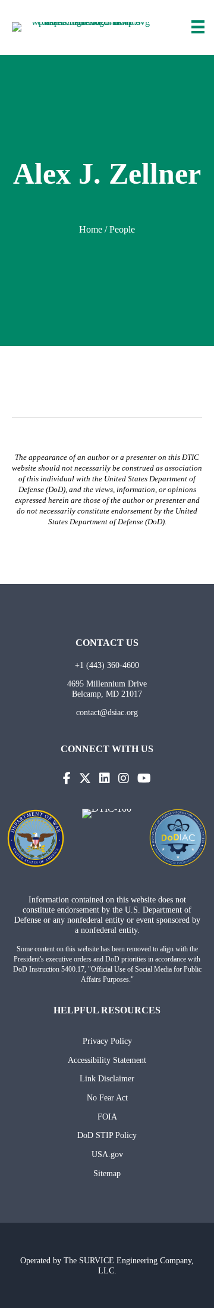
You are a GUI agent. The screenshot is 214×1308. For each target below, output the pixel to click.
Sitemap (107, 1173)
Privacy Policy (107, 1041)
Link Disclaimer (107, 1078)
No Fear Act (107, 1097)
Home (90, 229)
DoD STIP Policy (107, 1135)
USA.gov (107, 1154)
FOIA (107, 1116)
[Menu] (198, 27)
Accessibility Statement (107, 1060)
